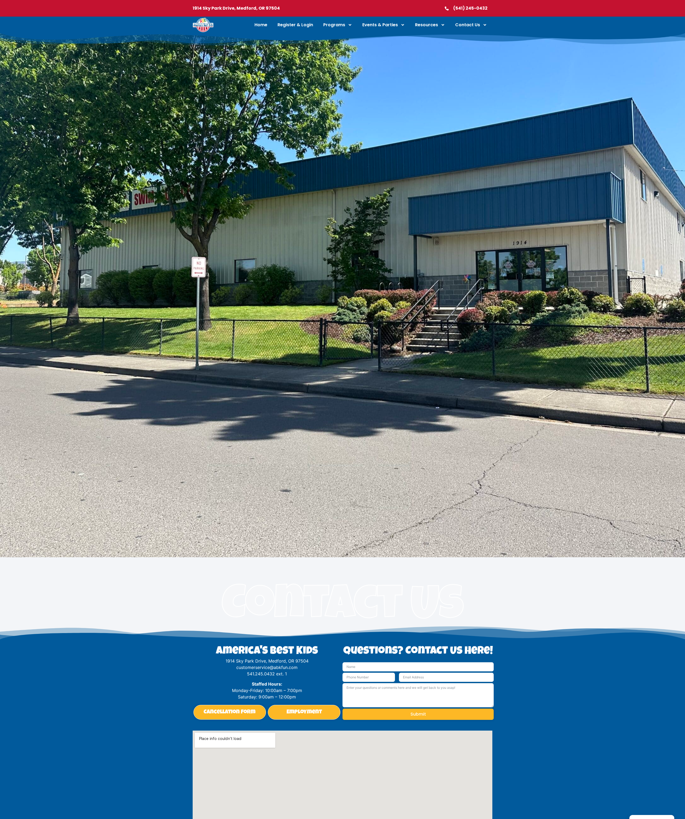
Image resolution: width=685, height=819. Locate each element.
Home (260, 25)
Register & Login (295, 25)
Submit (418, 714)
